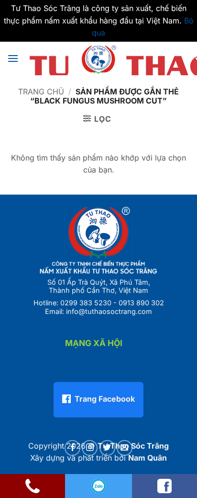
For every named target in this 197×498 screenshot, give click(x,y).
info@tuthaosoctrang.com (109, 311)
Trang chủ (41, 91)
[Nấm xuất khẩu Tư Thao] (98, 58)
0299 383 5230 (85, 303)
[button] (13, 58)
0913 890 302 (141, 303)
